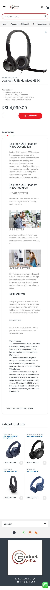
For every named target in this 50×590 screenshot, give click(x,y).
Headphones (42, 24)
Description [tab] (7, 132)
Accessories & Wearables (20, 24)
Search (45, 16)
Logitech (14, 77)
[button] (46, 32)
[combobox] (22, 16)
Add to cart (32, 116)
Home (4, 24)
